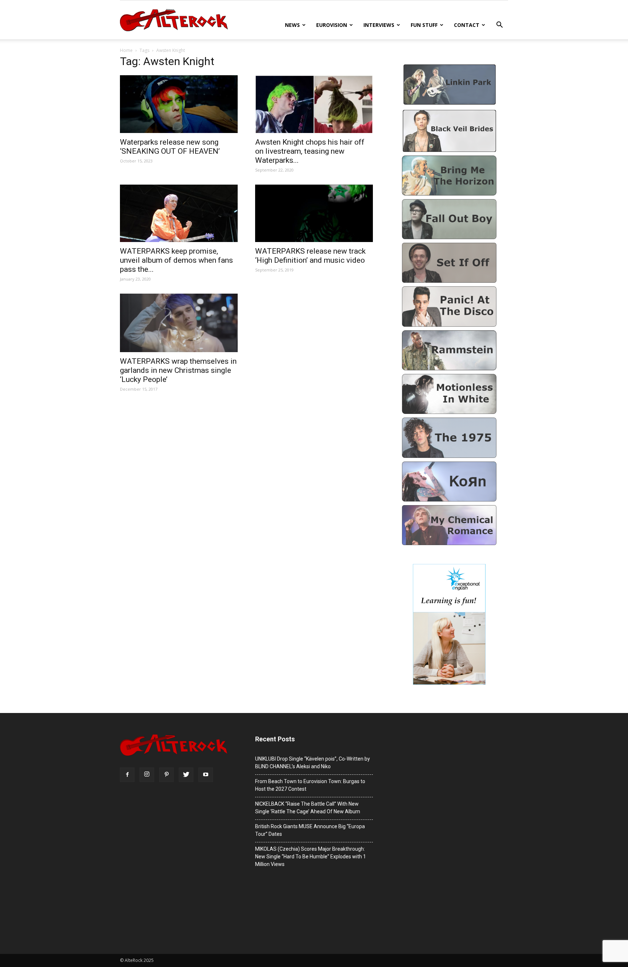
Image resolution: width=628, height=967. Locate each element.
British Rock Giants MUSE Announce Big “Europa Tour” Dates (310, 830)
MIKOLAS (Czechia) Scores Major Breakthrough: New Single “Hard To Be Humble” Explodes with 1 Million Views (310, 856)
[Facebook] (127, 774)
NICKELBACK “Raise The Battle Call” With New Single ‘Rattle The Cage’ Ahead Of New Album (307, 807)
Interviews (378, 24)
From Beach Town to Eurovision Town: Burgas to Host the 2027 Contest (310, 785)
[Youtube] (205, 774)
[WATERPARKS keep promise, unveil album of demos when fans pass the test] (179, 213)
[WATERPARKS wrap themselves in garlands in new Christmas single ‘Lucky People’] (179, 323)
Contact (466, 24)
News (292, 24)
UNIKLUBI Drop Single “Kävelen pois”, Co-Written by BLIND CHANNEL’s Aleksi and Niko (312, 762)
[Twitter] (186, 774)
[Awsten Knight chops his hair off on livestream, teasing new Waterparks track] (314, 104)
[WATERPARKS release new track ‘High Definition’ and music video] (314, 213)
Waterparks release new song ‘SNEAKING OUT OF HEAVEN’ (170, 147)
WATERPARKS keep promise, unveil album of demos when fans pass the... (176, 260)
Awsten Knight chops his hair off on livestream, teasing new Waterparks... (310, 151)
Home (126, 50)
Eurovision (331, 24)
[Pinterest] (166, 774)
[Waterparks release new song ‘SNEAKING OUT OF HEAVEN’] (179, 104)
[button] (499, 25)
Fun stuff (424, 24)
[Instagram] (147, 774)
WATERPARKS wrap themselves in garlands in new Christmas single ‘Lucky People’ (178, 370)
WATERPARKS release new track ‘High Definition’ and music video (310, 256)
